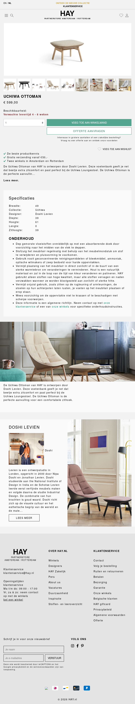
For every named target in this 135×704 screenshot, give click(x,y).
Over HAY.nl (58, 551)
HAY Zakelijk (57, 571)
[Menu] (6, 15)
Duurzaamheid (58, 593)
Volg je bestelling (105, 566)
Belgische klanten (106, 598)
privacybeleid (19, 667)
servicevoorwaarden (44, 667)
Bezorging (100, 582)
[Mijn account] (127, 15)
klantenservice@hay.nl (19, 573)
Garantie (99, 587)
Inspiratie (55, 598)
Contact (99, 560)
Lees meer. (11, 180)
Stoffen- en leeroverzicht (65, 604)
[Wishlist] (121, 15)
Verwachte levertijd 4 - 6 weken (26, 114)
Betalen (99, 576)
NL (9, 3)
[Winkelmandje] (130, 15)
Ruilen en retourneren (109, 571)
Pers (52, 576)
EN (5, 2)
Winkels (54, 560)
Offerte (98, 620)
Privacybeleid (103, 609)
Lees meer (24, 518)
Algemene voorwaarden (109, 615)
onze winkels (60, 306)
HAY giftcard (102, 604)
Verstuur (54, 658)
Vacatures (55, 587)
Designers (55, 566)
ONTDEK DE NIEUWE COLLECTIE (73, 3)
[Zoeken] (12, 15)
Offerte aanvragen (89, 131)
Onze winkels (102, 593)
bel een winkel (13, 599)
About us (54, 582)
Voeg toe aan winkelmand (89, 122)
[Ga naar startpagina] (67, 13)
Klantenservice (73, 6)
